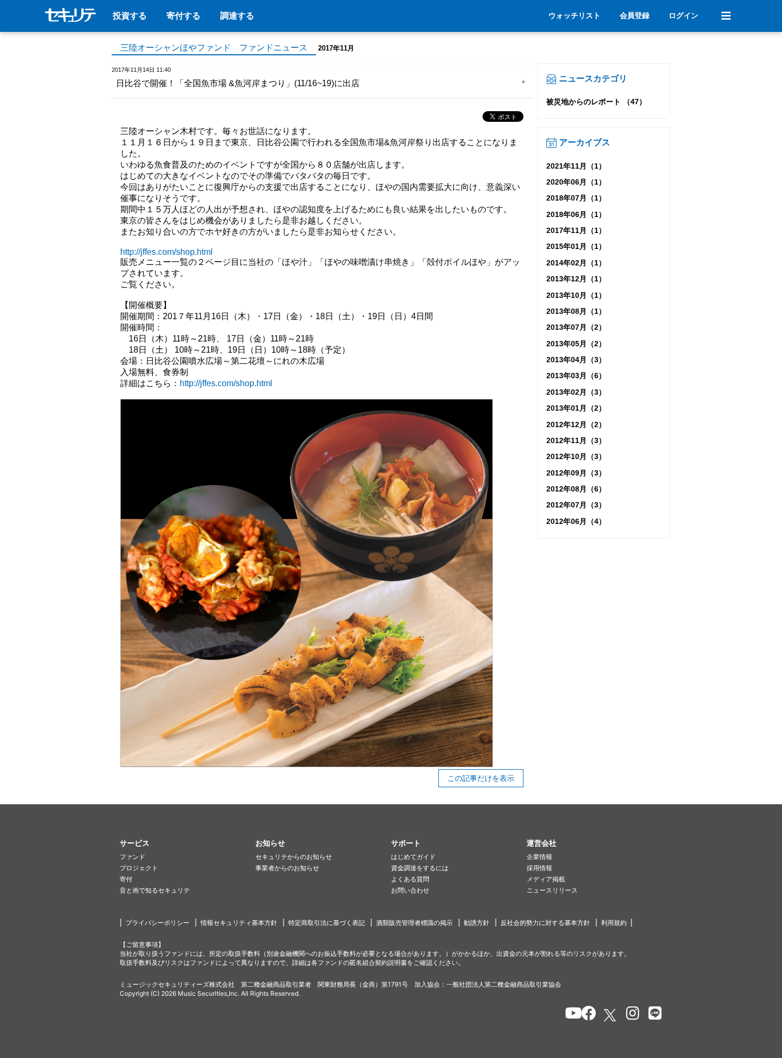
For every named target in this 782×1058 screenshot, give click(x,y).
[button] (187, 843)
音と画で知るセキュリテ (155, 890)
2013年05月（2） (576, 343)
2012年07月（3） (576, 505)
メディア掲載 (546, 879)
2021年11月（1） (576, 166)
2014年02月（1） (576, 263)
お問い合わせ (410, 890)
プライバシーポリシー (157, 923)
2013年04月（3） (576, 359)
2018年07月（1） (576, 198)
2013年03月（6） (576, 375)
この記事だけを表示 (480, 778)
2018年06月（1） (576, 214)
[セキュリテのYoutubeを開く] (569, 1015)
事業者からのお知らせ (287, 868)
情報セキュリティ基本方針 (239, 923)
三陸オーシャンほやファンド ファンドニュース (213, 47)
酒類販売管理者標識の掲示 (414, 923)
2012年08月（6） (576, 489)
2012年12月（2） (576, 424)
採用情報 (539, 868)
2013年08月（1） (576, 311)
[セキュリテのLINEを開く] (652, 1015)
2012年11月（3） (576, 440)
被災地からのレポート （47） (596, 101)
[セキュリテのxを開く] (611, 1015)
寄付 (126, 879)
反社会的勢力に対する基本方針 (545, 923)
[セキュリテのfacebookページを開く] (585, 1015)
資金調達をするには (419, 868)
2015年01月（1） (576, 246)
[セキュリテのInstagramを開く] (630, 1015)
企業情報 (539, 857)
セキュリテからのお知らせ (293, 857)
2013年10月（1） (576, 295)
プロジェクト (139, 868)
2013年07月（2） (576, 327)
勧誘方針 (476, 923)
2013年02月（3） (576, 392)
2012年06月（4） (576, 521)
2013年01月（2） (576, 408)
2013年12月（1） (576, 278)
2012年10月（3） (576, 456)
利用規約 (614, 923)
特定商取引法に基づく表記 (326, 923)
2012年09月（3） (576, 473)
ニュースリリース (552, 890)
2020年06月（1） (576, 182)
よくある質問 (410, 879)
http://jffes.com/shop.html (166, 251)
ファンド (132, 857)
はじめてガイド (413, 857)
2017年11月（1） (576, 230)
